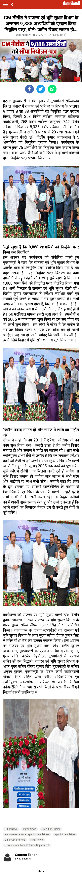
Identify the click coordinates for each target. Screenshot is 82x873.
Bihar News (11, 829)
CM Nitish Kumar (51, 829)
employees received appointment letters (27, 834)
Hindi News (36, 839)
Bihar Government (15, 839)
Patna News (29, 829)
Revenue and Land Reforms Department (27, 845)
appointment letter (65, 834)
